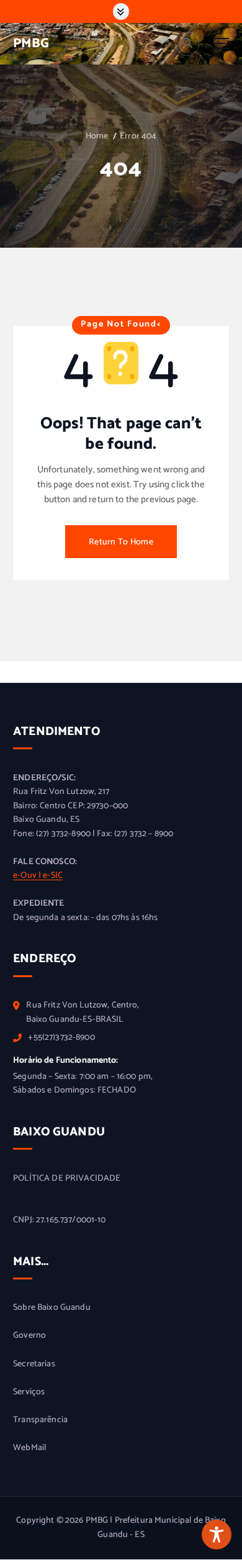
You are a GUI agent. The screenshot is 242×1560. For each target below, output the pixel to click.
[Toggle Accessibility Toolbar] (216, 1534)
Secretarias (34, 1364)
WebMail (29, 1448)
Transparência (40, 1420)
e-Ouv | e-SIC (38, 875)
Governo (29, 1336)
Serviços (29, 1392)
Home (97, 136)
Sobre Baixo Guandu (52, 1308)
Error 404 (138, 136)
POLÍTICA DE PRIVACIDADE (66, 1179)
